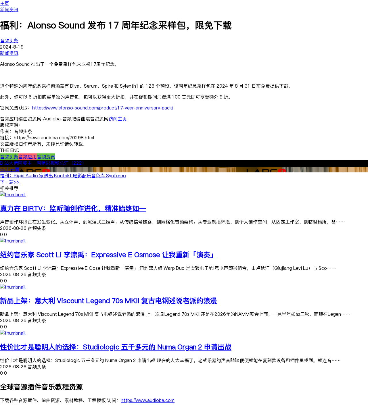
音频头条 (9, 40)
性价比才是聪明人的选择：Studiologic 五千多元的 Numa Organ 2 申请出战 (115, 346)
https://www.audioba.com (148, 400)
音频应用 (27, 156)
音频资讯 (46, 156)
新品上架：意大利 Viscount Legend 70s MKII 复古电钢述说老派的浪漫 (108, 300)
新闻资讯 (9, 9)
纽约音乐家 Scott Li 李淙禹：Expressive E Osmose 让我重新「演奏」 (108, 254)
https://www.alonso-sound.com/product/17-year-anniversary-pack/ (102, 108)
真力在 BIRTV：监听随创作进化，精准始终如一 (73, 208)
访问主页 (117, 119)
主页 (4, 3)
